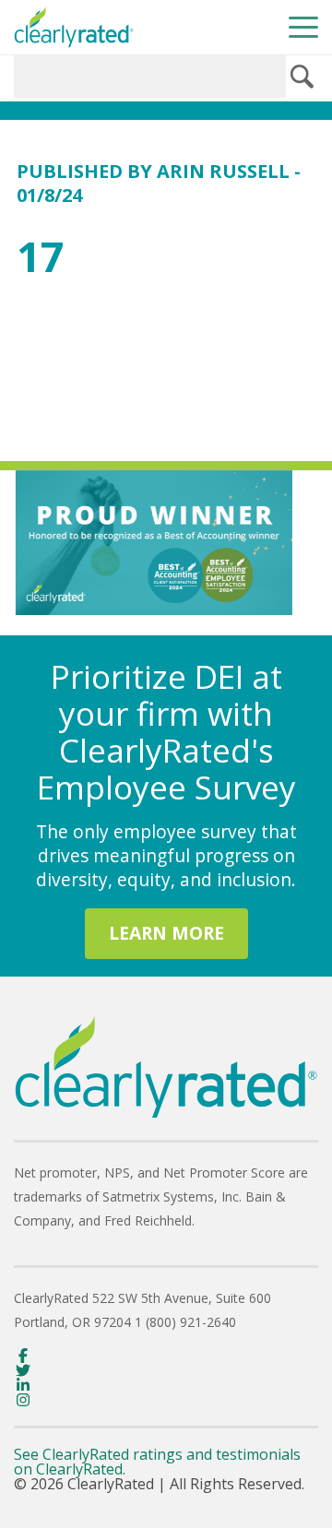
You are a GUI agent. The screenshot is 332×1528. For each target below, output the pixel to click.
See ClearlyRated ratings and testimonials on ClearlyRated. (157, 1461)
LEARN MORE (166, 932)
